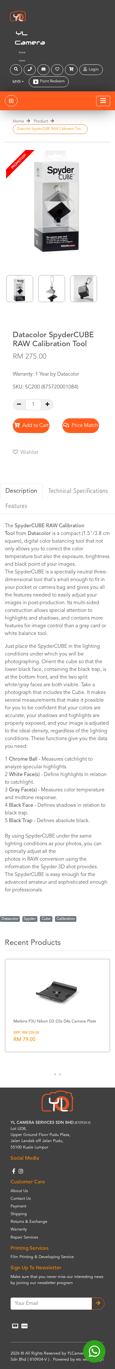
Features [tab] (16, 506)
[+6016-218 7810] (30, 69)
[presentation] (55, 1074)
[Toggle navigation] (103, 101)
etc (78, 1359)
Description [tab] (21, 491)
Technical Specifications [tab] (78, 491)
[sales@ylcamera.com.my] (44, 69)
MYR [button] (16, 82)
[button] (17, 69)
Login (93, 69)
